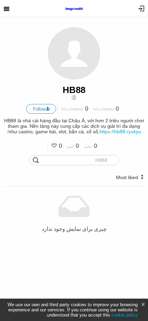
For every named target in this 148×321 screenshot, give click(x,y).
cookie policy (125, 315)
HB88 (74, 90)
